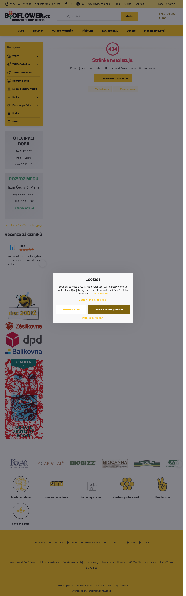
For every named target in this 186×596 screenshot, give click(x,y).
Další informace (99, 293)
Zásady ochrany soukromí (93, 299)
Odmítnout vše (71, 309)
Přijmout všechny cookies (109, 309)
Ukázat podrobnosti (93, 317)
